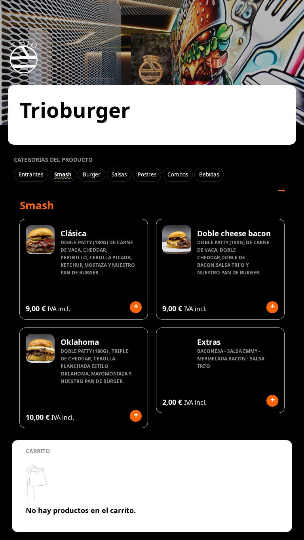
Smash (63, 174)
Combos (177, 174)
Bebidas (209, 174)
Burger (92, 174)
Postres (147, 174)
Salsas (119, 174)
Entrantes (31, 174)
